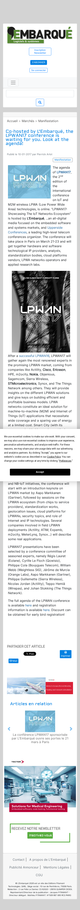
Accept (40, 472)
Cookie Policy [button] (54, 456)
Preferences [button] (65, 461)
